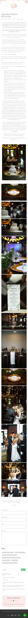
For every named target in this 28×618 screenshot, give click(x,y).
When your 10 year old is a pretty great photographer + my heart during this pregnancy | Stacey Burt (13, 586)
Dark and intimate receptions (8, 577)
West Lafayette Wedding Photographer (10, 562)
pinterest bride (15, 560)
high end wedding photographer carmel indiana (11, 557)
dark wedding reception (21, 552)
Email (4, 516)
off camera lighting (6, 560)
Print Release (5, 579)
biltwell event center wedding (8, 552)
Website (3, 523)
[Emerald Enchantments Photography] (14, 10)
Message (3, 530)
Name (4, 510)
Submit (3, 548)
